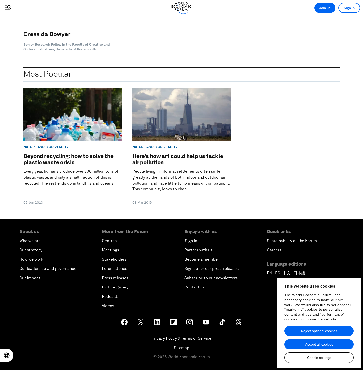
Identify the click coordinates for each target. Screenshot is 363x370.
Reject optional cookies (319, 331)
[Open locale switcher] (6, 355)
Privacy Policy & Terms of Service (181, 338)
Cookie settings (319, 358)
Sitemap (181, 347)
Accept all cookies (319, 344)
